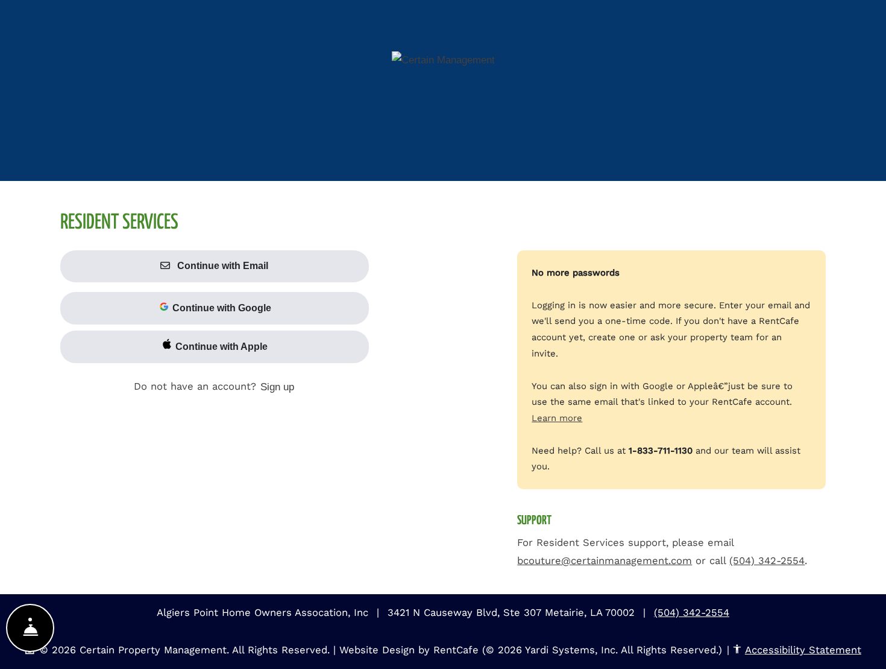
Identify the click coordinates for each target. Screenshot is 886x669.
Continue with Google (220, 308)
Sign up (277, 387)
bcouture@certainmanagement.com (604, 560)
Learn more (557, 418)
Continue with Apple (220, 346)
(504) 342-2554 (767, 560)
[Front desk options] (30, 628)
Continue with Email (221, 266)
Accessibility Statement (803, 650)
